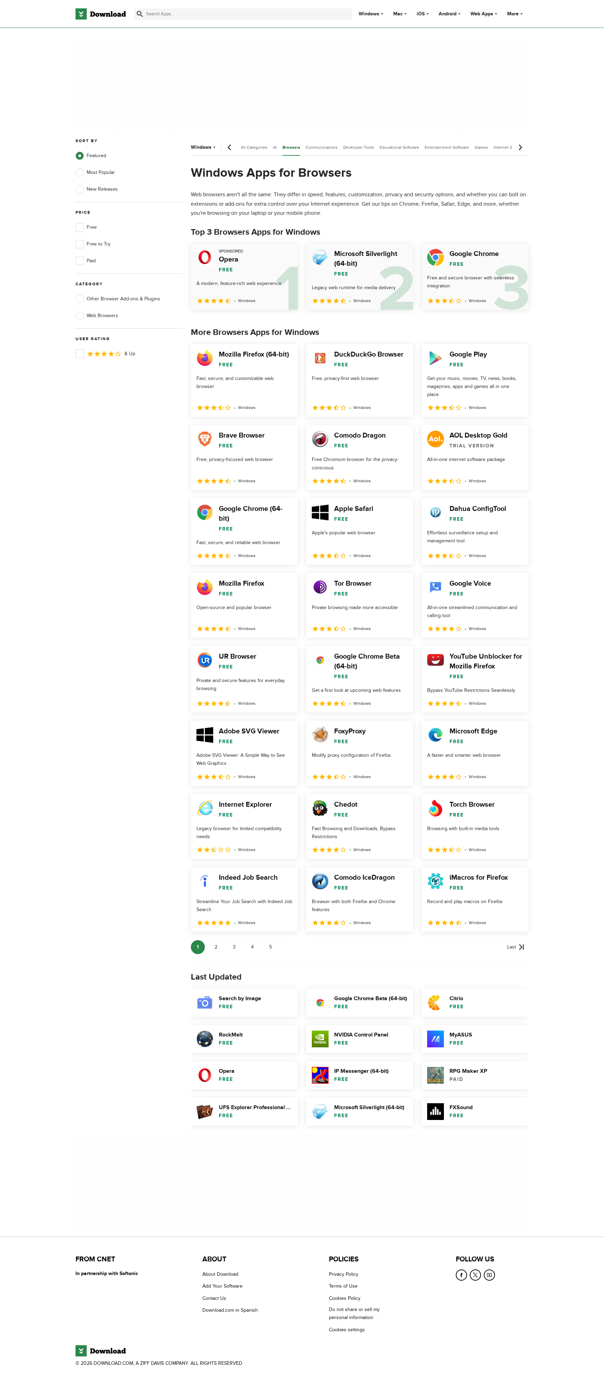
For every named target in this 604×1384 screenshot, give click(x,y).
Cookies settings (347, 1329)
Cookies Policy (344, 1298)
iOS (421, 14)
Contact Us (214, 1298)
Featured (96, 156)
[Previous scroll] (229, 147)
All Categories (254, 147)
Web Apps (481, 14)
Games (481, 147)
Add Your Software (222, 1286)
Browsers (291, 147)
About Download (220, 1274)
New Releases (102, 189)
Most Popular (101, 172)
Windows (369, 14)
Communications (322, 147)
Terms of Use (343, 1286)
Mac (398, 14)
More (513, 14)
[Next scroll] (520, 147)
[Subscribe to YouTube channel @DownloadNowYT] (489, 1275)
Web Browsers (102, 315)
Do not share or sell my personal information (354, 1313)
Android (447, 14)
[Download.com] (101, 14)
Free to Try (98, 244)
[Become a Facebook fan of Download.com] (461, 1275)
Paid (91, 261)
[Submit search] (139, 14)
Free (92, 227)
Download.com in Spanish (230, 1310)
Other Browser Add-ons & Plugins (123, 299)
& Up (129, 354)
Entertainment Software (447, 147)
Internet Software (510, 147)
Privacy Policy (343, 1274)
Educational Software (399, 147)
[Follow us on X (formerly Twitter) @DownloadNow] (475, 1275)
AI (275, 147)
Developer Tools (358, 147)
